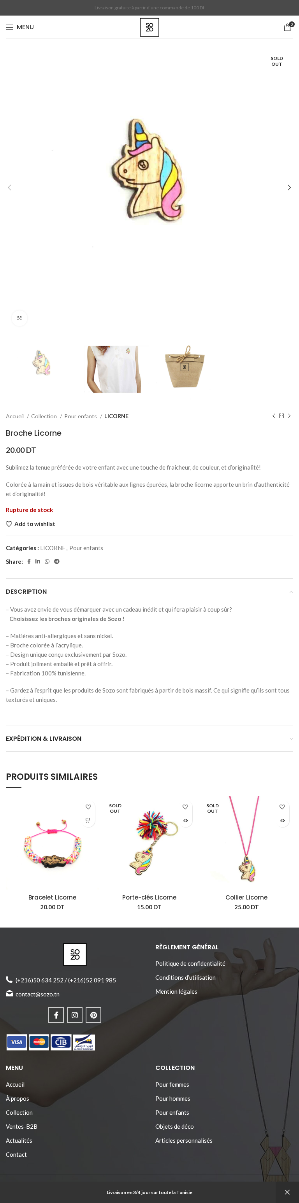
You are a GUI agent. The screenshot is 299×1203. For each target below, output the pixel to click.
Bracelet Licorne (52, 897)
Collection (44, 416)
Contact (16, 1154)
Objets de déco (174, 1126)
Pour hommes (172, 1098)
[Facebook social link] (29, 561)
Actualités (19, 1140)
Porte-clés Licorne (149, 897)
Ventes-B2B (21, 1126)
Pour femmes (172, 1084)
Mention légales (176, 991)
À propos (17, 1098)
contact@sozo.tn (38, 994)
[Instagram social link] (75, 1015)
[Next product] (289, 416)
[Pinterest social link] (93, 1015)
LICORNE (116, 416)
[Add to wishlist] (88, 807)
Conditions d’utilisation (185, 977)
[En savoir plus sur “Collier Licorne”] (282, 820)
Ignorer (287, 1192)
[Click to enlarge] (19, 318)
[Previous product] (274, 416)
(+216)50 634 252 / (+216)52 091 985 (66, 980)
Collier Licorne (246, 897)
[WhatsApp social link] (47, 561)
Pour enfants (81, 416)
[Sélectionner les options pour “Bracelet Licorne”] (88, 820)
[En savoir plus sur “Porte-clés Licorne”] (185, 820)
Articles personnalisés (184, 1140)
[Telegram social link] (57, 561)
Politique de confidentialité (190, 963)
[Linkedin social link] (37, 561)
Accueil (15, 416)
